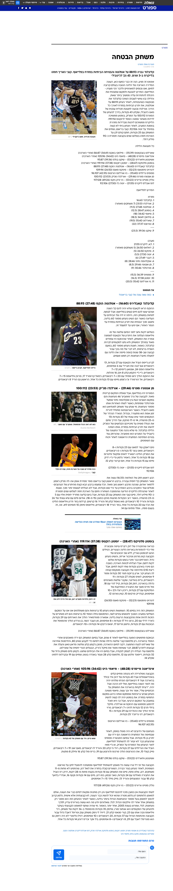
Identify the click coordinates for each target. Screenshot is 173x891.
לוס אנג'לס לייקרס (82, 831)
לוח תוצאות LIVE (133, 8)
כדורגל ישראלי (118, 8)
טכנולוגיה (61, 3)
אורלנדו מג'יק (95, 831)
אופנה (51, 3)
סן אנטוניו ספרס (132, 831)
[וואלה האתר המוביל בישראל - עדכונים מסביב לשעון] (149, 2)
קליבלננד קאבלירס (146, 831)
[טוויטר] (22, 8)
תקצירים (72, 8)
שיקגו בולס (134, 834)
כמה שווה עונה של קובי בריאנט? (135, 295)
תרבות (111, 3)
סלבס (103, 3)
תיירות (71, 3)
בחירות (121, 3)
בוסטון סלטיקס (108, 831)
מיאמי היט (125, 834)
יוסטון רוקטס (120, 831)
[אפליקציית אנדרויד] (30, 8)
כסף (95, 3)
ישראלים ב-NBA (84, 8)
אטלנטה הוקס (68, 831)
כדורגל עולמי (105, 8)
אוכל (88, 3)
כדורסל (95, 8)
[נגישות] (3, 2)
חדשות (139, 3)
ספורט (130, 3)
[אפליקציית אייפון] (26, 8)
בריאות (80, 3)
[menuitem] (137, 2)
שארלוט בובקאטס (146, 834)
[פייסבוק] (18, 8)
